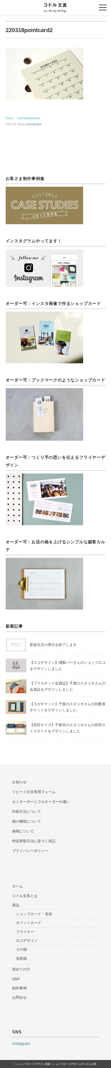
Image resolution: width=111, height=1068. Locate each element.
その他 (21, 949)
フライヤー (25, 932)
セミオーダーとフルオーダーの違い (41, 802)
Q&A (16, 979)
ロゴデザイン (27, 940)
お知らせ (19, 782)
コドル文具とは (24, 896)
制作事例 (19, 988)
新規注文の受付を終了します (53, 645)
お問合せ (19, 997)
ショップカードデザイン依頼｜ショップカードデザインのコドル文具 (57, 1064)
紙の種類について (26, 821)
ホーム (17, 886)
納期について (23, 831)
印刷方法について (26, 811)
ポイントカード (28, 923)
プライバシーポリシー (30, 851)
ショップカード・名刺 (34, 914)
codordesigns (33, 124)
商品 (15, 905)
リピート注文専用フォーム (34, 792)
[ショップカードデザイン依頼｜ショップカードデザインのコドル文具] (55, 6)
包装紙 (21, 958)
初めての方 (21, 969)
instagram (21, 1043)
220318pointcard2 (29, 118)
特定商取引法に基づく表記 (34, 841)
